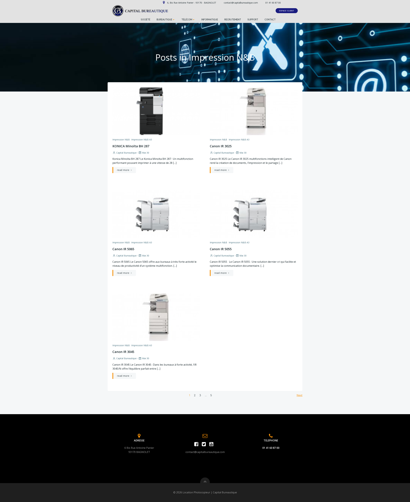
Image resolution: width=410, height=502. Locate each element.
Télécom (186, 19)
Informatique (209, 19)
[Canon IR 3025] (254, 111)
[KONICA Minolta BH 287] (156, 111)
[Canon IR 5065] (156, 213)
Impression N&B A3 (141, 139)
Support (252, 19)
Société (145, 19)
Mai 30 (145, 152)
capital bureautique (126, 152)
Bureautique (164, 19)
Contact (270, 19)
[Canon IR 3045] (156, 316)
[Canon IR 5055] (254, 213)
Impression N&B (121, 139)
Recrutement (232, 19)
